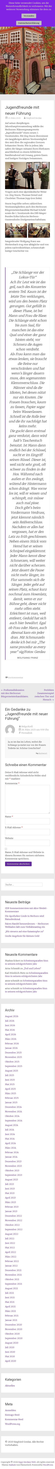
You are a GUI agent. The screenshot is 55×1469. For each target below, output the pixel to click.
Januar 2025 (11, 1102)
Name (9, 816)
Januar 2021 (11, 1320)
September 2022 (13, 1229)
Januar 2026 (11, 1048)
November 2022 (13, 1220)
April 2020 (10, 1361)
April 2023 (10, 1197)
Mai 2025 (10, 1084)
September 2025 (13, 1066)
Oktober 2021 (12, 1279)
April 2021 (10, 1306)
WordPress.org (12, 1424)
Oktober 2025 (12, 1061)
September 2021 (13, 1284)
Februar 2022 (12, 1261)
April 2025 (10, 1089)
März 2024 (10, 1147)
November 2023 (13, 1166)
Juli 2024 (9, 1129)
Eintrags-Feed (12, 1415)
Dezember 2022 (13, 1215)
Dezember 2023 (13, 1161)
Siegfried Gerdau (34, 118)
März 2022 (10, 1256)
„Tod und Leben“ (32, 968)
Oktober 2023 (12, 1170)
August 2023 (11, 1179)
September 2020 (13, 1338)
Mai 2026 (10, 1030)
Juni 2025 (10, 1079)
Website (9, 838)
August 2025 (11, 1070)
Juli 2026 (9, 1020)
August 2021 (11, 1288)
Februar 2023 (11, 1206)
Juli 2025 (9, 1075)
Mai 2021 (9, 1302)
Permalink (26, 732)
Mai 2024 (10, 1138)
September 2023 (13, 1175)
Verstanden (29, 16)
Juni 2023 (10, 1188)
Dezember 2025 (13, 1052)
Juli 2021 (9, 1293)
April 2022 (10, 1252)
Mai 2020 (10, 1356)
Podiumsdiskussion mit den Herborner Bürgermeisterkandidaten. (14, 693)
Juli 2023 (9, 1184)
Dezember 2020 (13, 1324)
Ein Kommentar (15, 677)
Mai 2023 (9, 1193)
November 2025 (13, 1057)
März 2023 (10, 1202)
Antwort (43, 753)
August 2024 (11, 1125)
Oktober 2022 (12, 1225)
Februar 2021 (11, 1315)
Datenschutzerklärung (28, 23)
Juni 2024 (10, 1134)
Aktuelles (10, 1385)
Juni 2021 (10, 1297)
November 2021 (13, 1274)
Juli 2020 (9, 1347)
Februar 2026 (12, 1043)
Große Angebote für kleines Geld (22, 936)
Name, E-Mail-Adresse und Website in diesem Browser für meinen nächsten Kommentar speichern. (24, 855)
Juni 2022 (10, 1243)
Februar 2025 (12, 1098)
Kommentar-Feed (14, 1419)
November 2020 (13, 1329)
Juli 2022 (9, 1238)
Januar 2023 (11, 1211)
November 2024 (13, 1111)
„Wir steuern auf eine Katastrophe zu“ (24, 931)
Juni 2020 (10, 1352)
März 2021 (10, 1311)
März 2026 (10, 1039)
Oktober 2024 (12, 1116)
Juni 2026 (10, 1025)
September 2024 (13, 1120)
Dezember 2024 (13, 1107)
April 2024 (10, 1143)
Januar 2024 (11, 1157)
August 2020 (11, 1342)
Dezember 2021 (13, 1270)
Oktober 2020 (12, 1333)
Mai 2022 (10, 1247)
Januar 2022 (11, 1265)
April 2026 (10, 1034)
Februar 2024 (12, 1152)
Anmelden (10, 1410)
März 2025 (10, 1093)
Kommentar (12, 783)
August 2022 (11, 1234)
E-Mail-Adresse (14, 827)
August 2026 (11, 1016)
